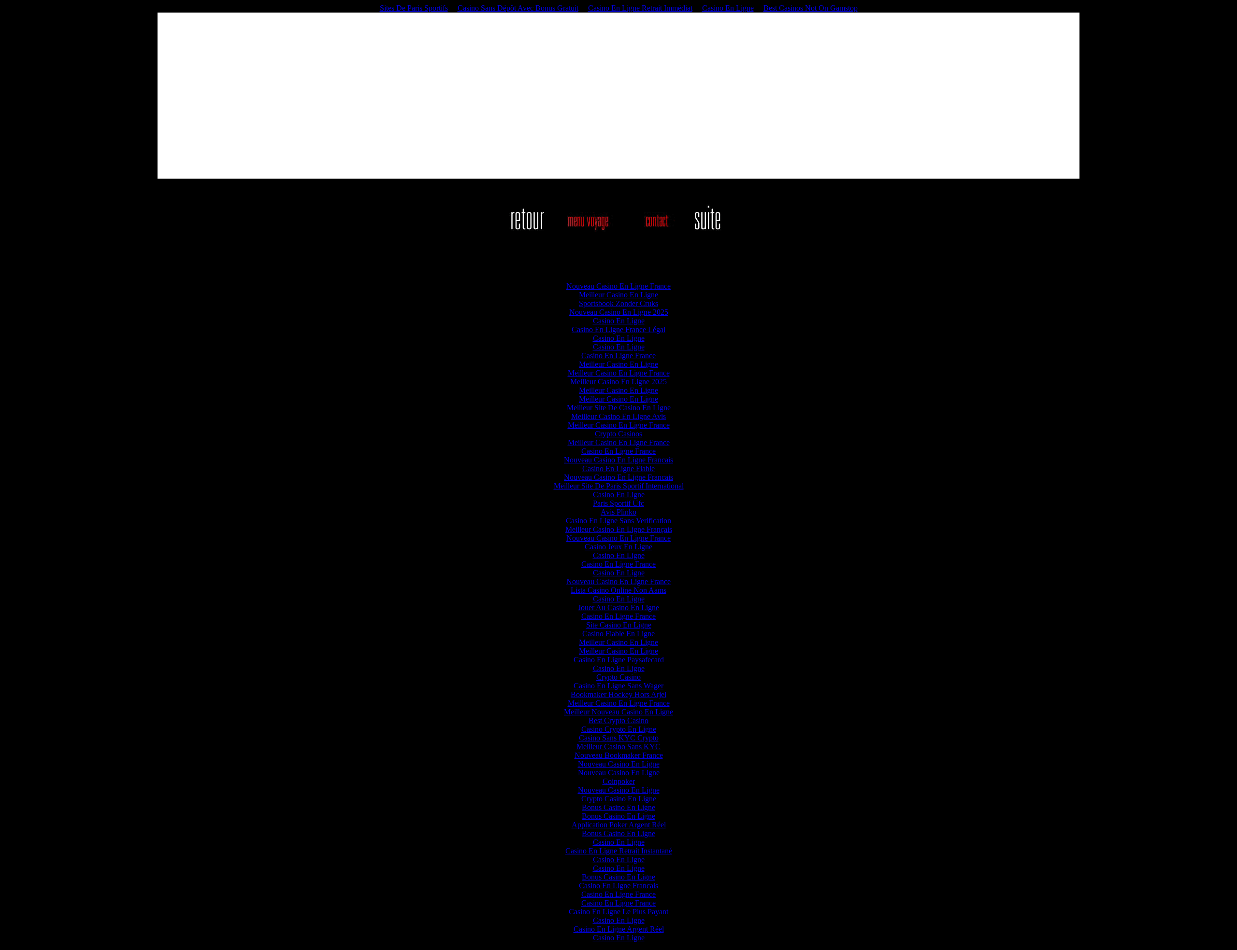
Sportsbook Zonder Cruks (618, 303)
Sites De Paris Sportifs (414, 8)
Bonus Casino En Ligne (618, 807)
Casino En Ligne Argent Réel (619, 929)
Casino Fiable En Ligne (618, 633)
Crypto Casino (618, 677)
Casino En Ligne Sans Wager (618, 686)
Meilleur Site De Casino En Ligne (619, 408)
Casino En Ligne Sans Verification (618, 521)
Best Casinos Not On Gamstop (810, 8)
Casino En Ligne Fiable (618, 468)
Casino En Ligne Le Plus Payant (618, 912)
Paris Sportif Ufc (618, 503)
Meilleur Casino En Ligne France (619, 373)
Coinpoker (619, 781)
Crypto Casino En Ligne (618, 799)
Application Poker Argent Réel (619, 825)
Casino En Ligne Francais (618, 885)
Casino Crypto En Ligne (618, 729)
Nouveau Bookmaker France (619, 755)
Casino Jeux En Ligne (618, 547)
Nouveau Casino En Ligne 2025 (618, 312)
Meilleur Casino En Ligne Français (618, 529)
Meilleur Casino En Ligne (618, 295)
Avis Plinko (618, 512)
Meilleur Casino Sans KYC (618, 746)
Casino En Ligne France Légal (618, 329)
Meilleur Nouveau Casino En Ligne (618, 712)
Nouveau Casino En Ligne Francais (618, 460)
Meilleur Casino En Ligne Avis (618, 416)
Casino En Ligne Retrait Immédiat (640, 8)
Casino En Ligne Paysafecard (619, 660)
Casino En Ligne (728, 8)
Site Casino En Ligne (618, 625)
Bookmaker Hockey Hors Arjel (618, 694)
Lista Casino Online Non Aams (618, 590)
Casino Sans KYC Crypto (619, 738)
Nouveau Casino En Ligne (619, 764)
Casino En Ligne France (618, 355)
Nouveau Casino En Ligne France (618, 286)
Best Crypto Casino (618, 720)
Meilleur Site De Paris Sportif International (619, 486)
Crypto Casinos (618, 434)
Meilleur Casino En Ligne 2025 (618, 381)
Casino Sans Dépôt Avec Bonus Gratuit (518, 8)
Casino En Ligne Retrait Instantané (618, 851)
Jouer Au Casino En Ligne (618, 607)
